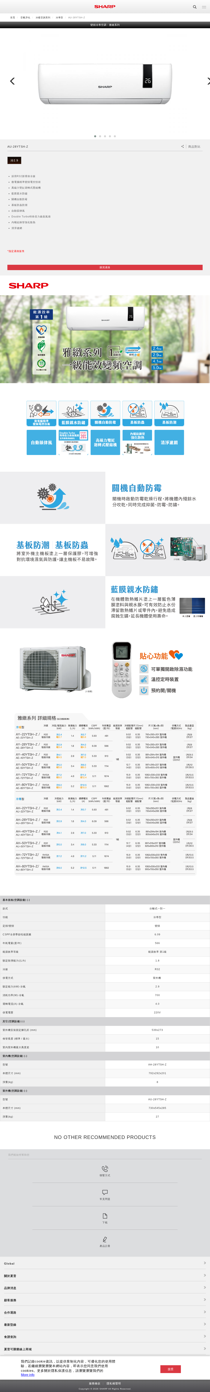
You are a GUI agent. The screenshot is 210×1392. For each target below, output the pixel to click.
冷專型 (59, 17)
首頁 (12, 17)
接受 (170, 1369)
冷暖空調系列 (43, 17)
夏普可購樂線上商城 (18, 1349)
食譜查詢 (10, 1336)
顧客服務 (10, 1300)
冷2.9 (14, 160)
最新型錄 (10, 1324)
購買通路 (105, 267)
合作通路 (10, 1312)
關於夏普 (10, 1276)
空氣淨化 (25, 17)
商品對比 (194, 146)
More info (27, 1375)
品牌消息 (10, 1288)
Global (9, 1263)
